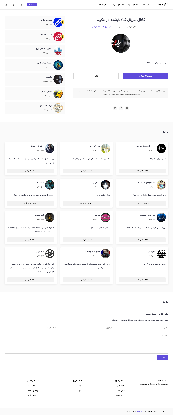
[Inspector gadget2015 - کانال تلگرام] (161, 185)
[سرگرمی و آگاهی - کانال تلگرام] (58, 93)
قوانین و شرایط (119, 395)
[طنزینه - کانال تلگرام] (105, 217)
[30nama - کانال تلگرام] (49, 185)
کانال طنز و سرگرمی (46, 95)
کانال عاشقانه (47, 81)
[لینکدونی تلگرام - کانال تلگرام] (58, 22)
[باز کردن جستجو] (6, 4)
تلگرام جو (163, 381)
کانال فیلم (152, 150)
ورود (21, 4)
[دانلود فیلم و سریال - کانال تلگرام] (105, 253)
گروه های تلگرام (133, 4)
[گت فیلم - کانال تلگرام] (105, 185)
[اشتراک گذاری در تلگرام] (127, 108)
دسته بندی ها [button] (104, 4)
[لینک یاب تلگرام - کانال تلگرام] (58, 36)
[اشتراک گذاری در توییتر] (115, 108)
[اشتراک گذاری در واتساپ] (121, 108)
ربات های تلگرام (118, 4)
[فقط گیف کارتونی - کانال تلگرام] (105, 148)
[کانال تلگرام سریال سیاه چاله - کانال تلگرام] (161, 148)
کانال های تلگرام (148, 4)
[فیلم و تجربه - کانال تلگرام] (49, 217)
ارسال (163, 357)
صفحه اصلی (121, 385)
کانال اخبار (48, 67)
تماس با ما (121, 390)
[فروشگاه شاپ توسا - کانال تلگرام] (58, 108)
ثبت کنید (32, 4)
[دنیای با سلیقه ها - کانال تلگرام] (49, 148)
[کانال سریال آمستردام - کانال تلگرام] (161, 217)
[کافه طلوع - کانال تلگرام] (58, 79)
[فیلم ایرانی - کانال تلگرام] (49, 253)
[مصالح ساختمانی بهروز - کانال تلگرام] (58, 51)
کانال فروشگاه (47, 53)
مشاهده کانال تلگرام (145, 76)
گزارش (96, 76)
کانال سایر (48, 24)
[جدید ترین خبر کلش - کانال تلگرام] (58, 65)
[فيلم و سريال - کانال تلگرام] (161, 253)
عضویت (13, 4)
